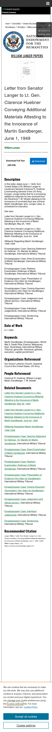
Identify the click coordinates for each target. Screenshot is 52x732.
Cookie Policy (31, 707)
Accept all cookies (26, 716)
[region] (26, 707)
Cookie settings (15, 703)
